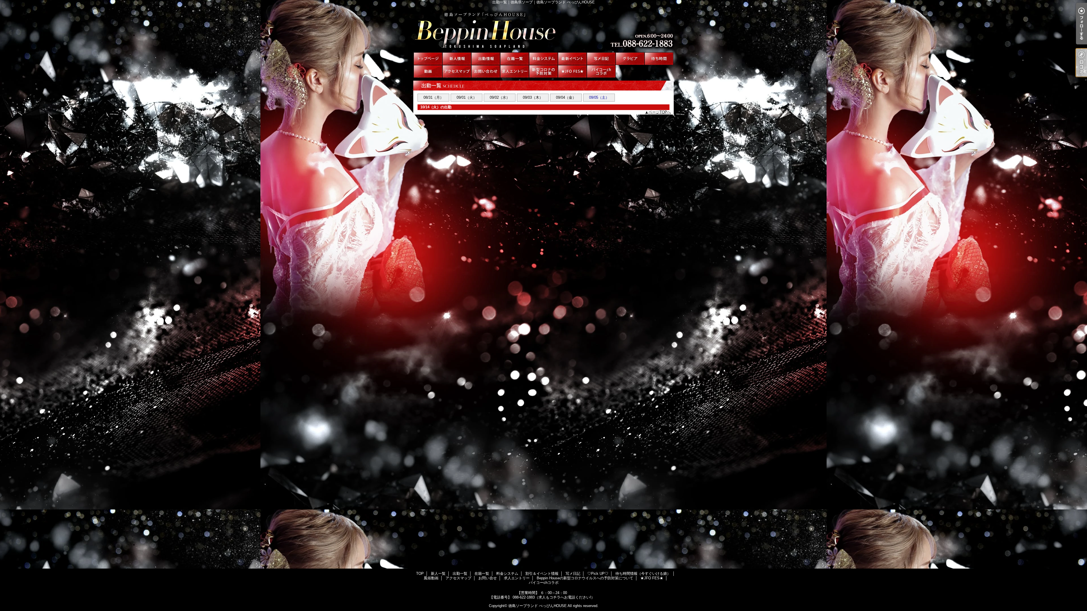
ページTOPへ (660, 112)
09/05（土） (599, 97)
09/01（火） (467, 97)
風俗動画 (428, 71)
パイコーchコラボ (601, 71)
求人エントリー (514, 71)
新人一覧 (456, 58)
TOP (428, 58)
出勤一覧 (485, 58)
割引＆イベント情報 (572, 58)
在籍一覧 (514, 58)
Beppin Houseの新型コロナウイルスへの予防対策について (543, 71)
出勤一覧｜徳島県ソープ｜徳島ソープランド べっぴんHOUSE (543, 28)
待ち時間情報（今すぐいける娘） (659, 58)
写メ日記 (601, 58)
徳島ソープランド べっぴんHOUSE (537, 606)
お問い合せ (485, 71)
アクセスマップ (456, 71)
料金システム (543, 58)
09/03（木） (533, 97)
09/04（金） (566, 97)
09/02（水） (500, 97)
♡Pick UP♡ (630, 58)
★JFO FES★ (572, 71)
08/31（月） (433, 97)
